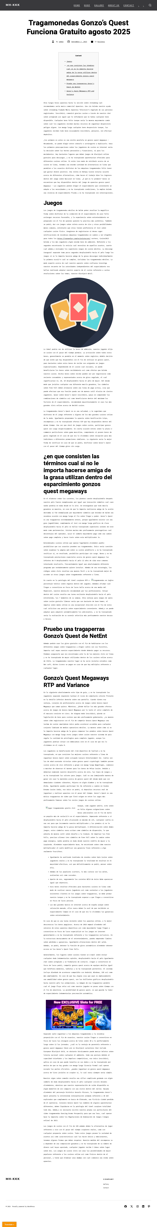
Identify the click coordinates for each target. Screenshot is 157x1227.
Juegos (69, 61)
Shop (87, 5)
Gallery (99, 5)
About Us (113, 5)
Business (101, 42)
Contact (128, 5)
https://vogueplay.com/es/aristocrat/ (73, 238)
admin (61, 42)
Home (77, 5)
